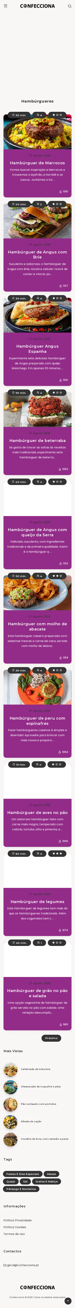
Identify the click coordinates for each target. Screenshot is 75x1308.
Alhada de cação (31, 1121)
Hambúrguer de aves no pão (37, 812)
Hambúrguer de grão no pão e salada (37, 993)
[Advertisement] (37, 50)
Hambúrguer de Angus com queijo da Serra (37, 532)
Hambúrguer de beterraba (37, 440)
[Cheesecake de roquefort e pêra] (10, 1087)
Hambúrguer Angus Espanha (37, 349)
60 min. (20, 853)
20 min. (20, 204)
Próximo (51, 1038)
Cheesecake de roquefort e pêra (41, 1086)
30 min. (20, 115)
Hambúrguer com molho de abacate (37, 627)
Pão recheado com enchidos (38, 1104)
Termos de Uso (14, 1234)
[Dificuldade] (57, 115)
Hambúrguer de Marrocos (37, 163)
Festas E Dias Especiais (22, 1174)
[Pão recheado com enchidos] (10, 1105)
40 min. (20, 482)
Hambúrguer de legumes (38, 901)
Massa (51, 1174)
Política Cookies (14, 1227)
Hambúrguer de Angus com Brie (37, 255)
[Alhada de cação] (10, 1122)
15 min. (20, 764)
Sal (25, 1181)
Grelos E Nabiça (47, 1181)
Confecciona (16, 1297)
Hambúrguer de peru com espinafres (37, 721)
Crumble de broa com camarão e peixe (45, 1139)
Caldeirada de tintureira (35, 1069)
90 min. (20, 392)
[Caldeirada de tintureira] (10, 1070)
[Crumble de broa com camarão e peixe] (10, 1140)
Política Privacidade (17, 1220)
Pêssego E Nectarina (21, 1189)
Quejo (10, 1181)
